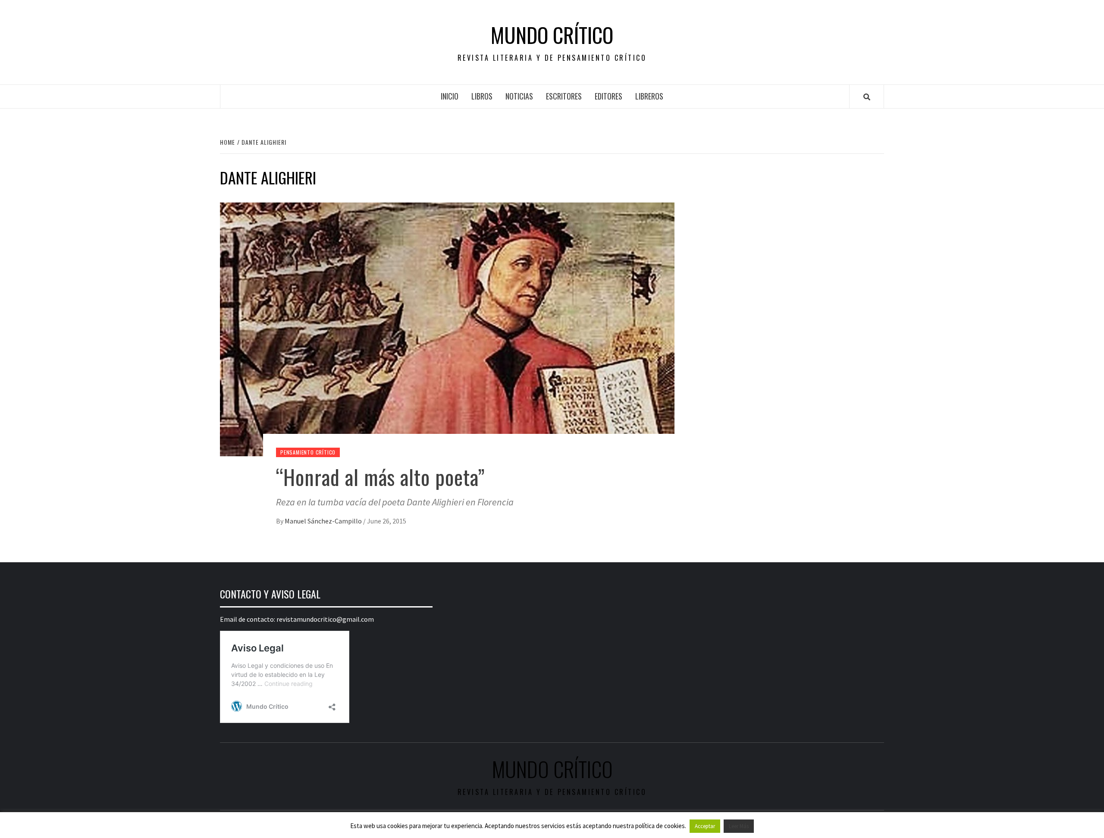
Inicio (449, 96)
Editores (608, 96)
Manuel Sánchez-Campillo (324, 521)
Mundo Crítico (552, 35)
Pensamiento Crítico (308, 452)
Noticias (519, 96)
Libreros (649, 96)
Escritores (564, 96)
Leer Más (739, 826)
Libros (481, 96)
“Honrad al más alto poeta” (380, 476)
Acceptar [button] (705, 826)
